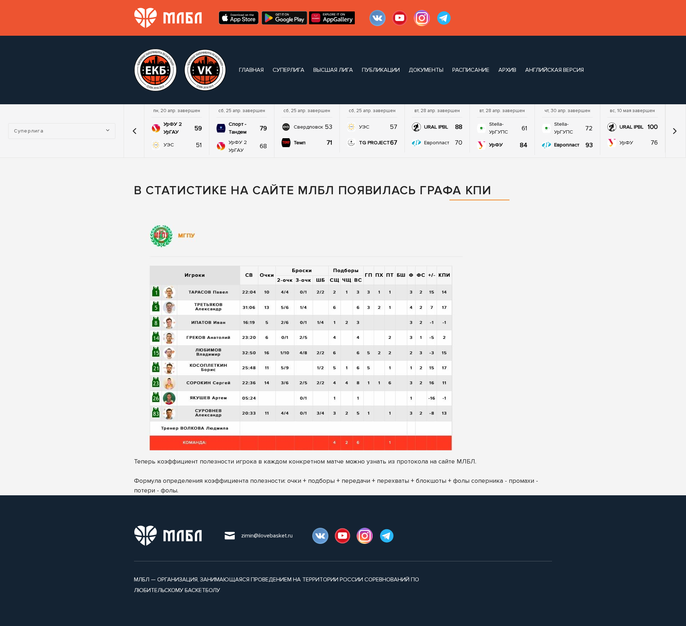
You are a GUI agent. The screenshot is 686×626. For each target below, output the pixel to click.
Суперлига (288, 70)
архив (507, 70)
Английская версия (554, 70)
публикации (381, 70)
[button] (135, 131)
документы (426, 70)
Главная (251, 70)
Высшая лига (333, 70)
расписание (470, 70)
